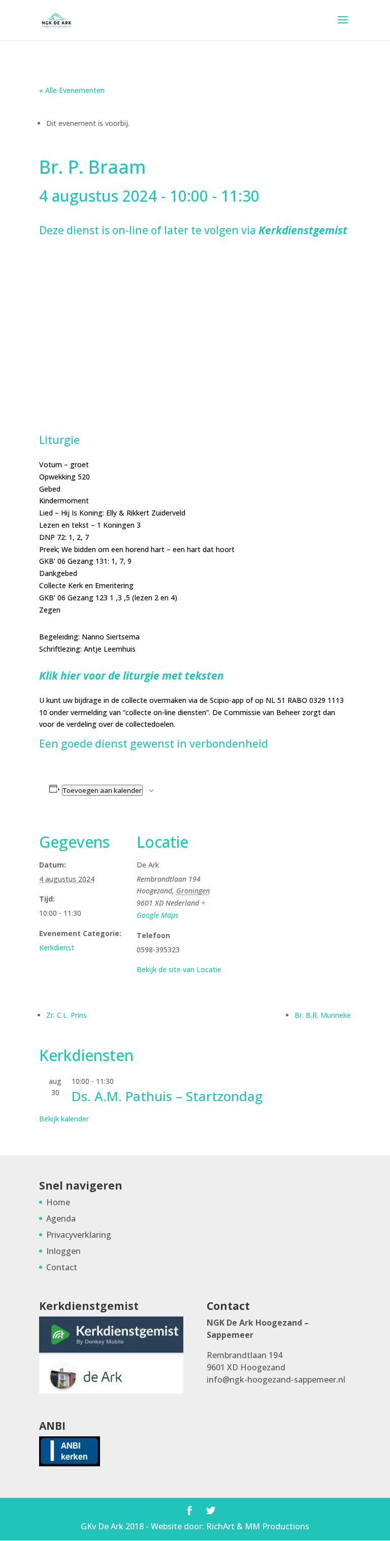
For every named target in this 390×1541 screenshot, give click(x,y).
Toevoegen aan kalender (102, 790)
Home (58, 1202)
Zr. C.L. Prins (66, 1015)
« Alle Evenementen (72, 90)
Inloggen (63, 1251)
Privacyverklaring (78, 1234)
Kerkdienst (56, 947)
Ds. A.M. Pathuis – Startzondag (167, 1096)
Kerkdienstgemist (302, 230)
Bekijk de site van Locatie (179, 969)
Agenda (61, 1218)
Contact (61, 1267)
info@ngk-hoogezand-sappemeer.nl (276, 1379)
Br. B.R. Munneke (323, 1015)
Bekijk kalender (64, 1118)
